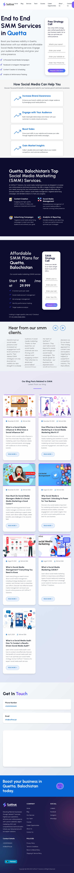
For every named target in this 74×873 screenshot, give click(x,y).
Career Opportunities (52, 5)
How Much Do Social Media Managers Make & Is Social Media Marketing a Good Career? (18, 500)
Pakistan (13, 861)
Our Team (30, 818)
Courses (42, 3)
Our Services (30, 815)
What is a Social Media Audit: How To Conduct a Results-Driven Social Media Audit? (18, 643)
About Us (60, 5)
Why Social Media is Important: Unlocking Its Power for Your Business (54, 498)
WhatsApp (53, 818)
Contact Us (69, 5)
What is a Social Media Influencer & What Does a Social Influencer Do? (17, 430)
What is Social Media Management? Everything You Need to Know (19, 570)
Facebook (53, 812)
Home (16, 3)
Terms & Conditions (32, 846)
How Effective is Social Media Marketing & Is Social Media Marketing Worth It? (54, 430)
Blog (22, 3)
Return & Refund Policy (33, 850)
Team (35, 3)
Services (28, 3)
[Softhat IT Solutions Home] (8, 5)
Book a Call (60, 786)
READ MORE (12, 454)
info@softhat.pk (11, 720)
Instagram (53, 815)
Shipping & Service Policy (34, 853)
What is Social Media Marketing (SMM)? (50, 568)
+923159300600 (11, 706)
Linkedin (52, 808)
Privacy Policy (31, 843)
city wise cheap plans (18, 317)
